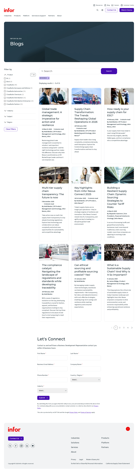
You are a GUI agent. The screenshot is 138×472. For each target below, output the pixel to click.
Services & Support (39, 16)
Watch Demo (126, 10)
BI (8, 78)
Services (74, 447)
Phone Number (42, 375)
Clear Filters (11, 129)
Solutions (75, 442)
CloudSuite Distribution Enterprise (19, 101)
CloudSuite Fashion (14, 104)
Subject (9, 116)
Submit (42, 398)
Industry (10, 111)
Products (17, 16)
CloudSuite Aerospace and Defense (19, 88)
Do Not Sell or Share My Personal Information (87, 463)
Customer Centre (129, 5)
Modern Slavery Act (92, 459)
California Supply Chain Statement (118, 463)
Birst (9, 82)
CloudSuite (11, 85)
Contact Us (111, 10)
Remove (48, 78)
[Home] (9, 10)
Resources (99, 5)
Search (109, 71)
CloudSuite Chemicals (15, 94)
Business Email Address (45, 364)
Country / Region (76, 375)
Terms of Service (86, 412)
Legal (81, 459)
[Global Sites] (102, 10)
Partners (51, 16)
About (59, 16)
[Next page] (132, 328)
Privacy (73, 459)
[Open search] (97, 10)
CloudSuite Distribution (16, 98)
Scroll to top (128, 429)
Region (9, 122)
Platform (26, 16)
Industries (8, 16)
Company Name (75, 364)
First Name (41, 353)
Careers (116, 5)
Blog (108, 5)
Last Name (74, 353)
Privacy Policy (74, 412)
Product (10, 75)
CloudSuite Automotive (16, 91)
